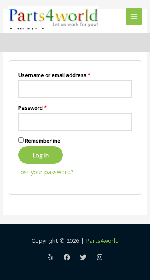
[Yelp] (50, 257)
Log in (40, 155)
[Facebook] (67, 257)
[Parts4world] (53, 17)
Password (43, 107)
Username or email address (65, 75)
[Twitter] (83, 257)
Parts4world (102, 240)
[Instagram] (99, 257)
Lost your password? (45, 172)
